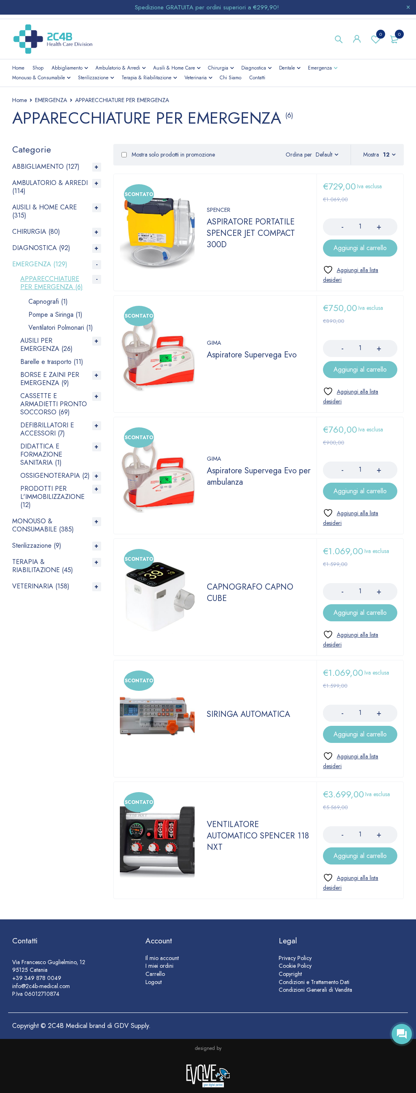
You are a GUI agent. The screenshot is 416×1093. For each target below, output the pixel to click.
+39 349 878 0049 (36, 978)
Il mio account (162, 958)
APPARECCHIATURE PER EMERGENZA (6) (51, 283)
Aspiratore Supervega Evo (252, 355)
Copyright (290, 974)
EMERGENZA (51, 100)
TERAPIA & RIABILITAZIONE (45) (42, 566)
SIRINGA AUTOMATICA (248, 714)
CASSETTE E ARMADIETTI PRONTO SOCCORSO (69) (53, 404)
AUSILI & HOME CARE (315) (44, 211)
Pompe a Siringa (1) (55, 314)
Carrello (155, 974)
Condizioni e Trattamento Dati (314, 982)
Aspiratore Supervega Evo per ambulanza (258, 476)
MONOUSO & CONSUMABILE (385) (43, 525)
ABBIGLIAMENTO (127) (46, 166)
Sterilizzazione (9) (36, 545)
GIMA (214, 343)
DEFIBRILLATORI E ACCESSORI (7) (47, 429)
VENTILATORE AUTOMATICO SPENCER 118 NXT (258, 836)
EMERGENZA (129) (39, 264)
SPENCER (218, 210)
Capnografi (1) (48, 301)
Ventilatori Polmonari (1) (60, 327)
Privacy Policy (295, 958)
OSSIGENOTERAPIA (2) (55, 475)
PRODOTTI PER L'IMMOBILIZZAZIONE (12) (52, 496)
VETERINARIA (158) (40, 586)
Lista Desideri (380, 34)
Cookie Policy (295, 966)
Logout (153, 982)
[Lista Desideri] (355, 275)
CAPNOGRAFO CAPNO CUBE (250, 592)
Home (19, 100)
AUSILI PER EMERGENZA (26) (46, 344)
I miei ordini (159, 966)
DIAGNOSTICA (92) (41, 248)
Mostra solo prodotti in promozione (172, 154)
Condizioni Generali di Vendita (315, 990)
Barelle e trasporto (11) (51, 361)
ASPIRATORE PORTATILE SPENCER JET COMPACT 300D (251, 233)
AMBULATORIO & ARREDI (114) (50, 187)
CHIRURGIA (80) (36, 231)
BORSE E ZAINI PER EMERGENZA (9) (49, 379)
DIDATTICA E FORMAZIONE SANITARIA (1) (41, 454)
